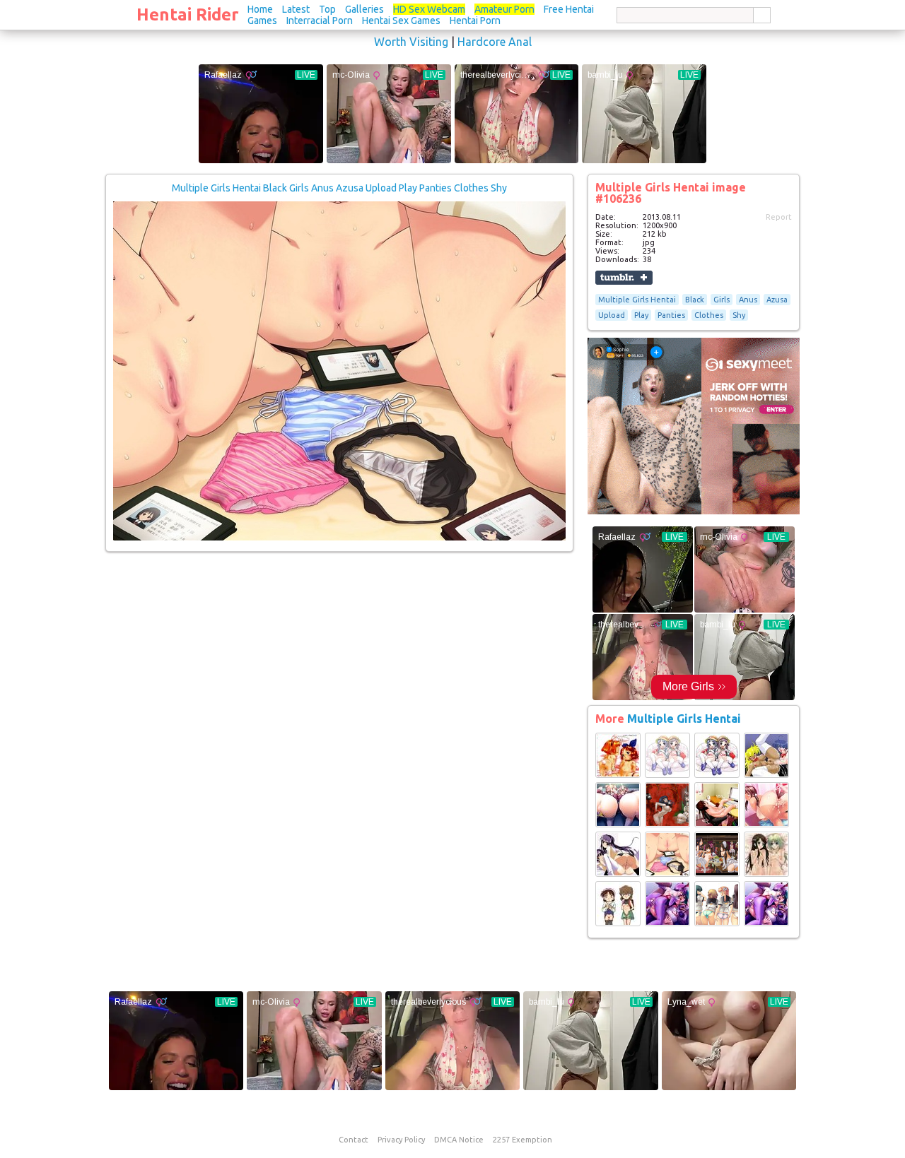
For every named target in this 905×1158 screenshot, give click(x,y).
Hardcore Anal (494, 41)
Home (260, 9)
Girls (721, 299)
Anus (748, 299)
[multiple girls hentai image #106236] (339, 537)
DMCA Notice (459, 1139)
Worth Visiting (411, 41)
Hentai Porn (475, 20)
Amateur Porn (504, 9)
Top (327, 9)
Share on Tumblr (624, 278)
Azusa (777, 299)
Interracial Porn (319, 20)
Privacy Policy (401, 1139)
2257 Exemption (522, 1139)
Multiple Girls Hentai (637, 299)
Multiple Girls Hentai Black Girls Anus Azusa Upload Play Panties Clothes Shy (339, 188)
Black (694, 299)
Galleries (364, 9)
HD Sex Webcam (429, 9)
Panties (671, 315)
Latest (296, 9)
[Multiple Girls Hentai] (618, 775)
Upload (611, 315)
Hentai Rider (187, 14)
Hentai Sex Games (401, 20)
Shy (738, 315)
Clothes (708, 315)
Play (641, 315)
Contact (353, 1139)
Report (779, 217)
